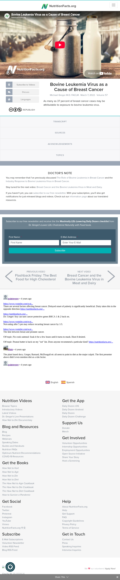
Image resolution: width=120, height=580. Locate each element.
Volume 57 (102, 95)
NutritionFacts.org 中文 (14, 527)
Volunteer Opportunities (74, 443)
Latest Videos (9, 413)
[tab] (60, 121)
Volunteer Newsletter (13, 542)
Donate (66, 428)
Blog (4, 431)
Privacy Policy (69, 524)
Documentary (17, 420)
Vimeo (5, 524)
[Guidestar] (3, 566)
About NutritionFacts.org (74, 506)
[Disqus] (60, 330)
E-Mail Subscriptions (12, 539)
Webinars (7, 438)
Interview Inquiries (71, 550)
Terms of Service (70, 527)
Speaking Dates (10, 442)
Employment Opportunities (76, 450)
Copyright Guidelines (73, 520)
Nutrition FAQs (9, 449)
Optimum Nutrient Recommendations (21, 452)
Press (65, 542)
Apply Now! (110, 568)
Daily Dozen (68, 413)
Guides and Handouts (13, 445)
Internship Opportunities (74, 446)
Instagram (7, 517)
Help (64, 510)
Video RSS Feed (10, 546)
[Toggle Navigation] (113, 5)
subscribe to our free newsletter (49, 193)
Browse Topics (9, 406)
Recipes (6, 435)
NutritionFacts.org (62, 6)
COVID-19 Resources (12, 456)
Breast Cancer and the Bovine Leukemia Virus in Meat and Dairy (69, 187)
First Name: (15, 237)
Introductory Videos (12, 409)
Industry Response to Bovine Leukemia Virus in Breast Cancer (37, 181)
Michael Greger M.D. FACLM (64, 95)
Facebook (7, 506)
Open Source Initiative (73, 453)
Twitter (5, 510)
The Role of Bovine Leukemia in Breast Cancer (80, 177)
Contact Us (67, 539)
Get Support (68, 513)
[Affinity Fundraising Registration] (10, 566)
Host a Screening (71, 460)
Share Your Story (70, 457)
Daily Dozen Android (72, 409)
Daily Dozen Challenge (74, 416)
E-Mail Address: (69, 237)
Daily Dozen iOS (70, 406)
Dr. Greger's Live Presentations (17, 416)
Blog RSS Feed (9, 550)
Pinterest (6, 513)
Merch (65, 431)
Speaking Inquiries (71, 546)
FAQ (64, 517)
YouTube (6, 520)
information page (78, 196)
